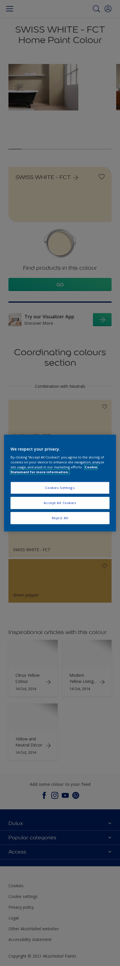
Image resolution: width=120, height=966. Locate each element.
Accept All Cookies (60, 503)
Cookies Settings (60, 488)
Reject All (60, 518)
